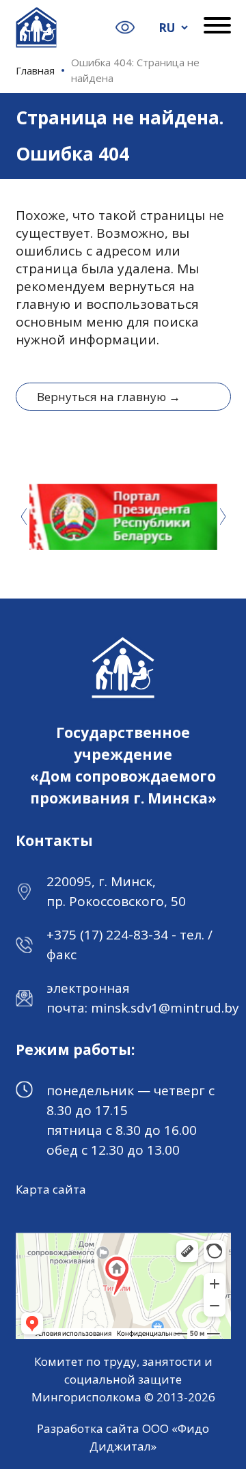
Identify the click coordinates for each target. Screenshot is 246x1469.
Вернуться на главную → (108, 396)
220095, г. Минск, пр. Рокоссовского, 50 (116, 891)
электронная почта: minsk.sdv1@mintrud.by (142, 998)
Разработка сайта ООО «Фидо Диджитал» (123, 1437)
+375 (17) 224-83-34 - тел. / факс (129, 944)
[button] (223, 516)
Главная (35, 70)
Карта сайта (51, 1189)
